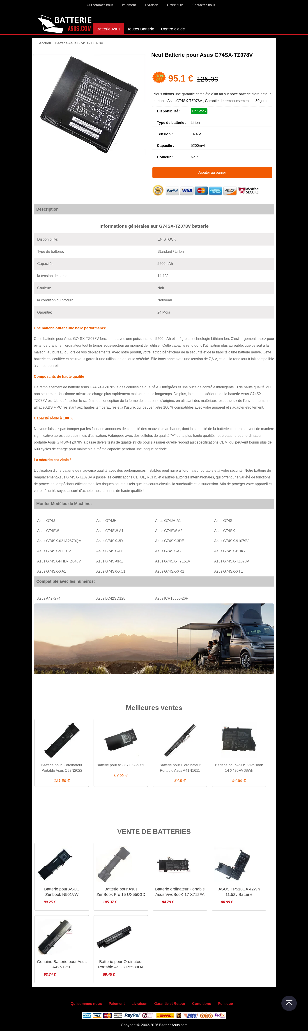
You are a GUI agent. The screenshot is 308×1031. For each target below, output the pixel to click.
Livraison (151, 5)
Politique (225, 1004)
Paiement (129, 5)
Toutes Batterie (140, 29)
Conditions (201, 1004)
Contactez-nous (204, 5)
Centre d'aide (173, 29)
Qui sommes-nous (100, 5)
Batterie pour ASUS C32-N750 (121, 765)
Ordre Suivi (175, 5)
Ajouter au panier (212, 172)
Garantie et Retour (169, 1004)
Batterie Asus (108, 29)
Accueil (45, 43)
